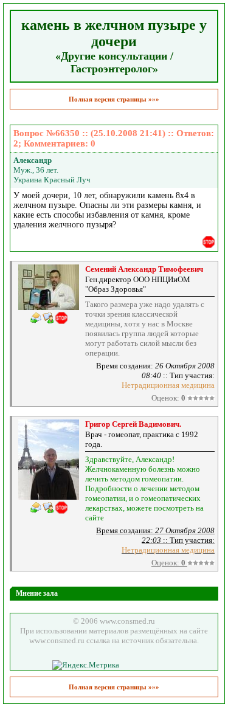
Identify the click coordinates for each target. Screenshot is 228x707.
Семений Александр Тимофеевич (144, 269)
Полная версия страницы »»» (114, 99)
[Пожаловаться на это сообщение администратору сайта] (208, 242)
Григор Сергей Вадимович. (133, 424)
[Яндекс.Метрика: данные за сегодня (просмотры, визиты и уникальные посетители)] (85, 665)
